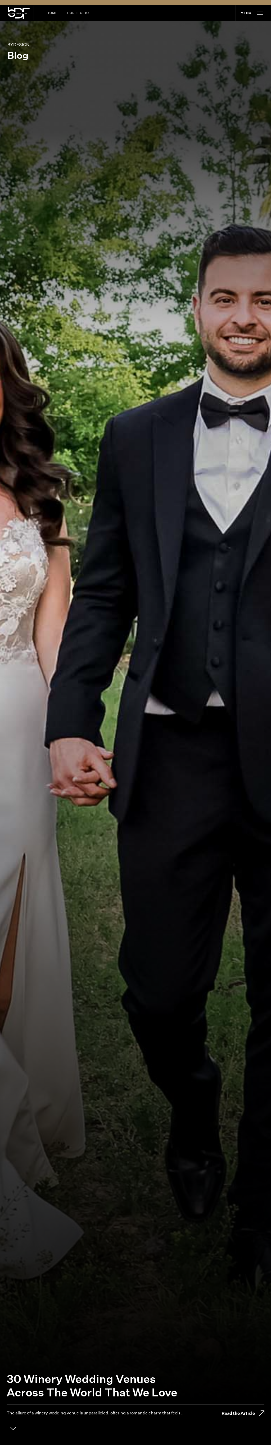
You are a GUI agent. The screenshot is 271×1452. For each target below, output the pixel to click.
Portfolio (78, 13)
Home (52, 13)
